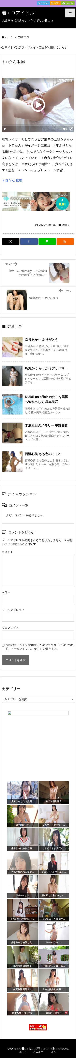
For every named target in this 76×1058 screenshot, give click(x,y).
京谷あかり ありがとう (41, 340)
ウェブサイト (10, 627)
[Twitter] (10, 241)
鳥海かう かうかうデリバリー (46, 368)
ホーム (9, 37)
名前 (6, 592)
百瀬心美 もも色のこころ (43, 454)
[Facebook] (28, 241)
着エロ (25, 37)
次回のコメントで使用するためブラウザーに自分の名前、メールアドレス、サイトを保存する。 (39, 646)
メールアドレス (13, 610)
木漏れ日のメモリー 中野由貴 (46, 425)
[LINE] (47, 241)
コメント (7, 552)
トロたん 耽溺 (12, 180)
